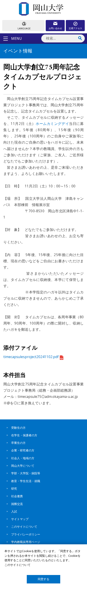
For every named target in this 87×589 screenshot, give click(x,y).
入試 (14, 511)
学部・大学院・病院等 (25, 473)
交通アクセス (75, 28)
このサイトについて (24, 527)
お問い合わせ (55, 28)
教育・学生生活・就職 (25, 481)
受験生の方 (18, 428)
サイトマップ (20, 519)
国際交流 (17, 504)
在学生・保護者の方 (24, 435)
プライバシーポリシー (25, 534)
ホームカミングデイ (52, 123)
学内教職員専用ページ (25, 542)
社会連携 (17, 496)
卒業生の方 (18, 443)
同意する (43, 579)
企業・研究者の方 (22, 450)
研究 (14, 489)
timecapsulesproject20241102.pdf (31, 356)
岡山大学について (22, 466)
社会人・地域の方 (22, 458)
